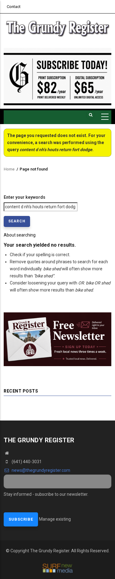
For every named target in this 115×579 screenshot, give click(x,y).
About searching (20, 235)
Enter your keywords (24, 197)
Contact (14, 6)
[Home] (57, 27)
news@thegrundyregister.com (40, 470)
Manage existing (55, 519)
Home (9, 169)
